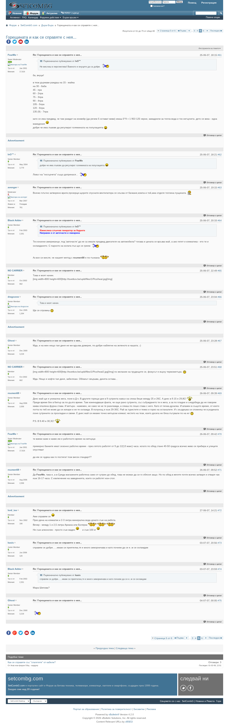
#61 (220, 55)
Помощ (192, 2)
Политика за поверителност (116, 709)
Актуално (52, 13)
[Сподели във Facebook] (8, 42)
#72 (220, 510)
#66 (220, 297)
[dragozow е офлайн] (18, 306)
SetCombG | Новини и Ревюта (198, 701)
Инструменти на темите (209, 48)
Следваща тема (124, 648)
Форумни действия (49, 17)
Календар (33, 17)
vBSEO (129, 721)
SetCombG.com (28, 25)
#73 (220, 542)
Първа (183, 31)
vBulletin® (114, 714)
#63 (220, 187)
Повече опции (213, 17)
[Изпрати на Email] (20, 42)
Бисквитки (139, 709)
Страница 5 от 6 (168, 31)
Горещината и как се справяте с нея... (41, 37)
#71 (220, 470)
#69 (220, 393)
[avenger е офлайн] (17, 197)
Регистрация (208, 2)
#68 (220, 367)
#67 (220, 340)
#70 (220, 434)
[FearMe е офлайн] (17, 64)
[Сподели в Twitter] (14, 42)
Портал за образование (86, 709)
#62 (220, 154)
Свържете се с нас (170, 701)
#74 (220, 569)
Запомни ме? (158, 6)
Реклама (151, 709)
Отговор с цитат (214, 135)
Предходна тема (105, 648)
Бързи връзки (69, 17)
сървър (75, 13)
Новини (17, 13)
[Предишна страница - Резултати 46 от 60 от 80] (189, 30)
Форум (33, 13)
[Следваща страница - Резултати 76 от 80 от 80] (207, 30)
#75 (220, 600)
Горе (218, 701)
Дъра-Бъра (47, 25)
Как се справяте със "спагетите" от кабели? (32, 662)
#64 (220, 220)
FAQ (24, 17)
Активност (15, 17)
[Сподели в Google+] (14, 633)
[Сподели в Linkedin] (26, 42)
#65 (220, 270)
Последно (215, 31)
